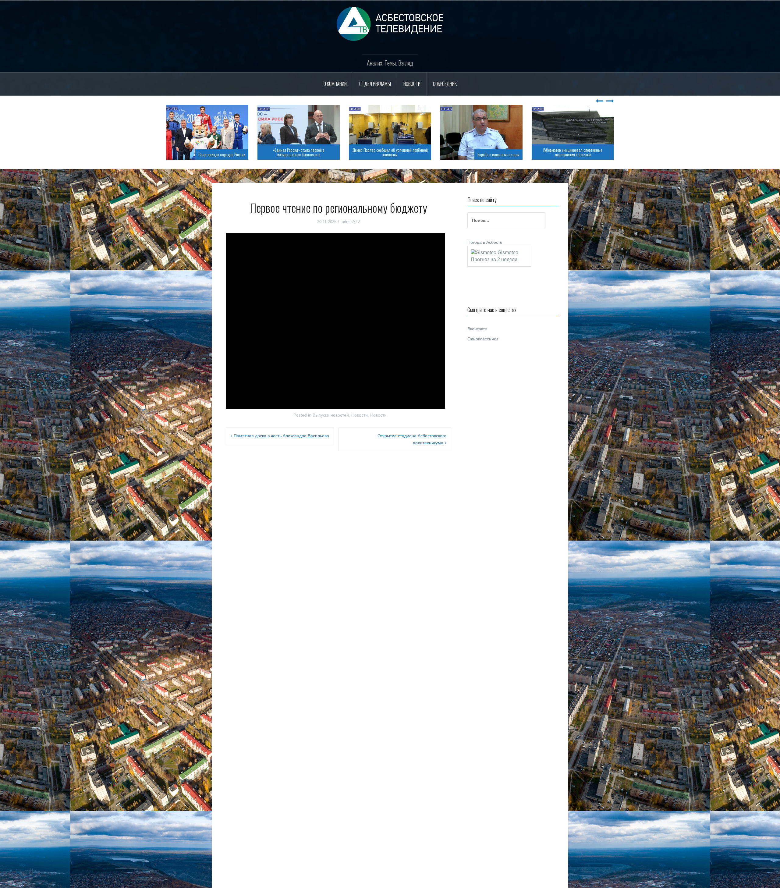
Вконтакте (477, 328)
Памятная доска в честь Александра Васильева (281, 435)
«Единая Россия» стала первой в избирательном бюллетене (207, 152)
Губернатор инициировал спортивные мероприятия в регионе (481, 152)
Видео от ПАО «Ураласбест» (588, 154)
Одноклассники (482, 338)
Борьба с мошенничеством (407, 154)
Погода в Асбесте (484, 242)
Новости (411, 83)
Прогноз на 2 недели (494, 259)
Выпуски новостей (331, 415)
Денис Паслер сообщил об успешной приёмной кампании (298, 152)
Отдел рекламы (375, 83)
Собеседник (445, 83)
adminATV (351, 221)
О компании (335, 83)
